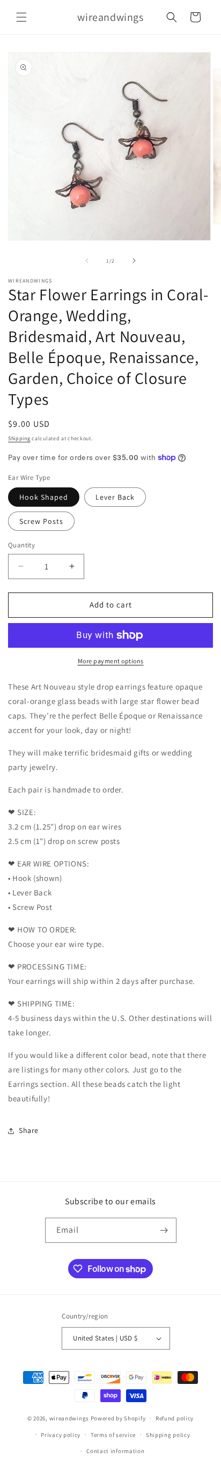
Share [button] (29, 1130)
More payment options (111, 661)
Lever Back (115, 497)
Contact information (115, 1451)
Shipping (19, 438)
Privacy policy (60, 1435)
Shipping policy (168, 1435)
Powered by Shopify (118, 1418)
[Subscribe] (164, 1230)
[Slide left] (87, 260)
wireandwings (69, 1418)
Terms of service (113, 1435)
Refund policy (175, 1418)
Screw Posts (41, 521)
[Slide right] (134, 260)
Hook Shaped (43, 497)
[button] (21, 17)
